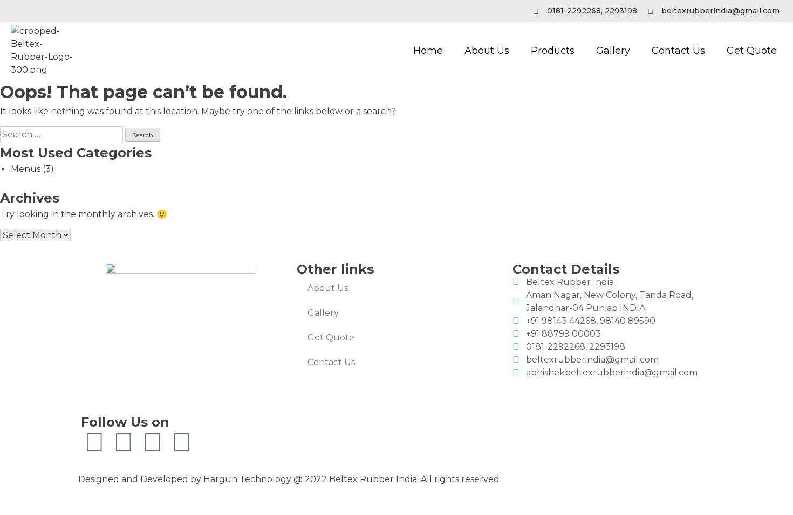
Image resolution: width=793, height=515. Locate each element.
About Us (486, 51)
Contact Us (678, 51)
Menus (25, 169)
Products (553, 51)
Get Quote (752, 51)
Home (428, 51)
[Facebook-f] (94, 442)
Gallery (613, 51)
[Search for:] (62, 134)
